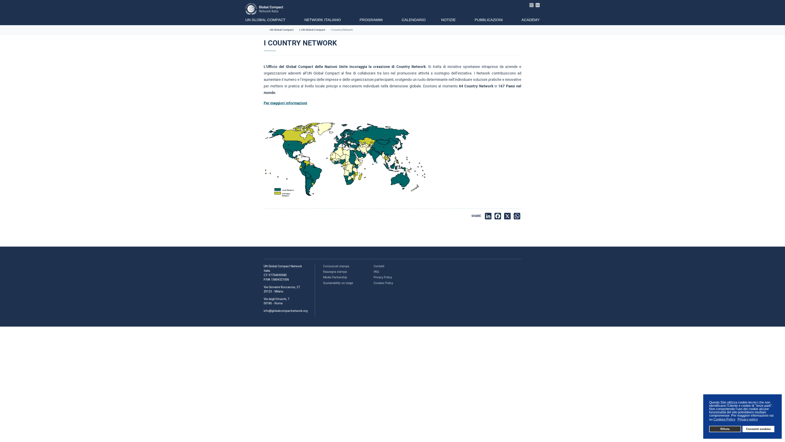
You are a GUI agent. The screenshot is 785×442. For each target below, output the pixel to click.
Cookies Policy (383, 283)
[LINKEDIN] (488, 216)
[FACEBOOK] (498, 216)
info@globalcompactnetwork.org (286, 311)
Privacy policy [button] (748, 419)
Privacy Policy (383, 277)
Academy (530, 20)
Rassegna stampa (335, 272)
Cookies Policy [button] (724, 419)
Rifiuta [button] (725, 429)
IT (531, 5)
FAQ (376, 272)
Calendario (414, 20)
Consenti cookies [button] (758, 429)
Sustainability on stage (338, 283)
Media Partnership (335, 277)
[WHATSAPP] (517, 216)
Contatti (379, 266)
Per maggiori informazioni (285, 103)
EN (537, 5)
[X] (508, 216)
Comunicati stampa (336, 266)
